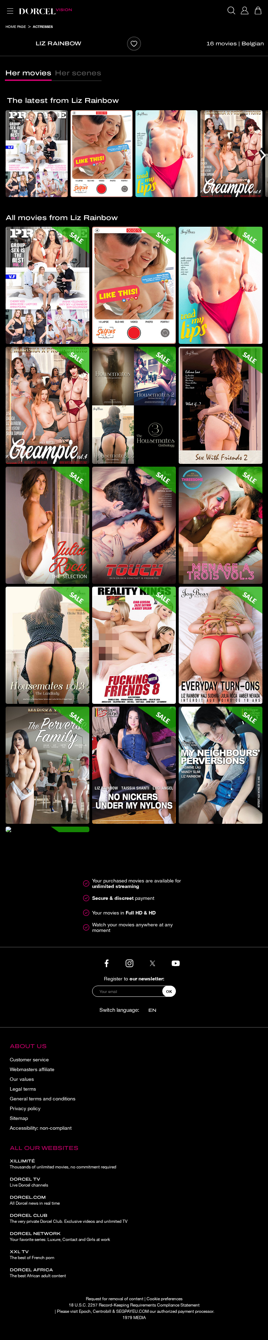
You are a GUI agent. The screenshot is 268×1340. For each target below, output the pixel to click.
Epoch (85, 1311)
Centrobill (102, 1311)
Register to (134, 978)
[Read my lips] (166, 153)
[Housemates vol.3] (47, 645)
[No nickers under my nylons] (134, 765)
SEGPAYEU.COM (132, 1311)
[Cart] (258, 10)
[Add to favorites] (134, 44)
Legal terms (23, 1089)
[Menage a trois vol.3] (220, 525)
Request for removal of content (114, 1298)
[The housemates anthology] (134, 405)
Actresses (43, 26)
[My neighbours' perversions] (220, 765)
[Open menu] (8, 7)
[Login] (244, 10)
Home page (16, 26)
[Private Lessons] (47, 829)
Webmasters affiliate (32, 1069)
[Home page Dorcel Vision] (45, 10)
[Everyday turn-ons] (220, 645)
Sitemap (19, 1118)
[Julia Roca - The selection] (47, 525)
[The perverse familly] (47, 765)
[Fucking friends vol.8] (134, 645)
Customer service (29, 1059)
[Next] (263, 155)
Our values (22, 1079)
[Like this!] (101, 153)
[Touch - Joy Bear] (134, 525)
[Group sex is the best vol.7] (37, 153)
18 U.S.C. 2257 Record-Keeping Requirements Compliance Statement (134, 1305)
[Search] (231, 10)
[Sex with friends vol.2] (220, 405)
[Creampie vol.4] (231, 153)
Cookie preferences (165, 1298)
